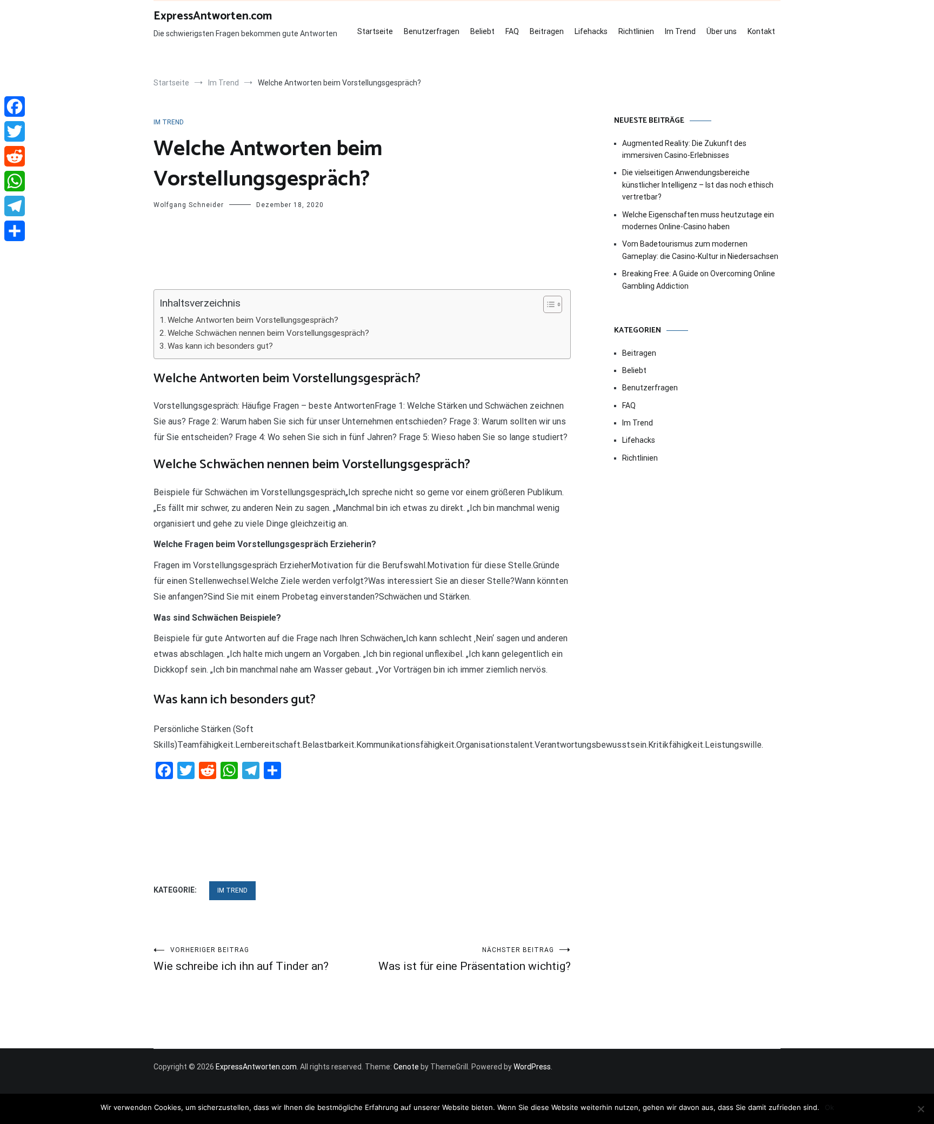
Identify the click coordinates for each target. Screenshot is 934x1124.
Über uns (721, 31)
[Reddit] (14, 156)
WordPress (532, 1066)
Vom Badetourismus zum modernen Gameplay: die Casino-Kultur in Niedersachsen (700, 250)
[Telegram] (14, 206)
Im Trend (680, 31)
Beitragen (547, 31)
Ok (829, 1107)
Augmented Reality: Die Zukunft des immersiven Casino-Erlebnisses (684, 149)
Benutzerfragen (431, 31)
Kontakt (761, 31)
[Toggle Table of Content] (547, 304)
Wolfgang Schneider (189, 205)
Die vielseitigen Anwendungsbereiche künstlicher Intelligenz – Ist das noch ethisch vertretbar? (697, 184)
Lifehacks (591, 31)
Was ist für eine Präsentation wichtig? (474, 959)
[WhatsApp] (14, 181)
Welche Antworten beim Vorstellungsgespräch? (253, 320)
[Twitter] (14, 131)
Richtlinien (636, 31)
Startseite (375, 31)
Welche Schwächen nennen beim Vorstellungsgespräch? (268, 333)
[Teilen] (14, 230)
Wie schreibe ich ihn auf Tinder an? (241, 959)
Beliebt (482, 31)
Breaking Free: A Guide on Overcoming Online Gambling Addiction (698, 279)
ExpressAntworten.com (213, 16)
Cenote (406, 1066)
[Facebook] (14, 106)
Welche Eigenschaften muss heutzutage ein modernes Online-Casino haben (698, 220)
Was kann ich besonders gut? (220, 346)
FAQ (512, 31)
